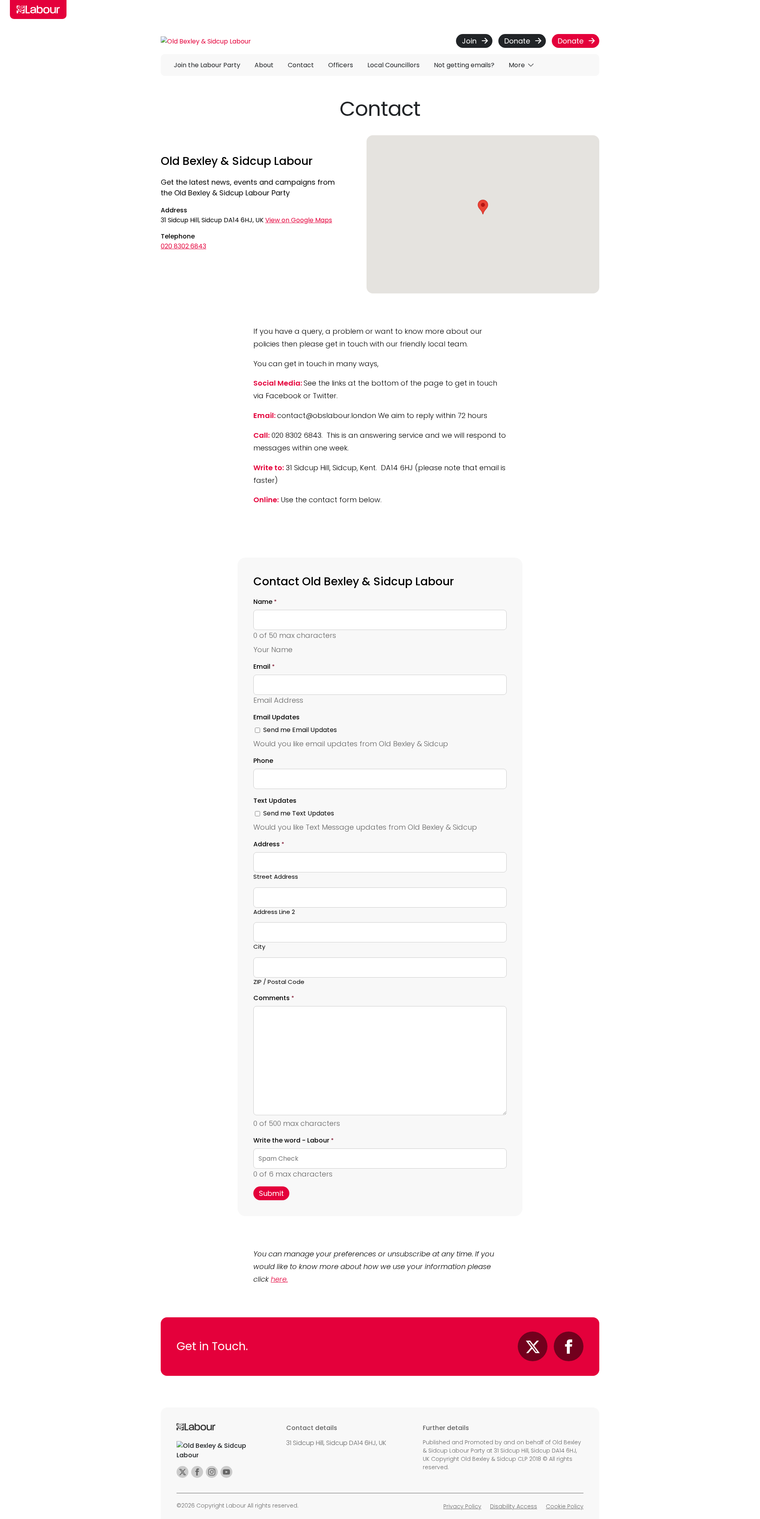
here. (279, 1279)
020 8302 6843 (183, 246)
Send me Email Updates (300, 729)
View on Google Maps (298, 220)
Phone (263, 760)
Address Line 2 (274, 912)
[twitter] (182, 1472)
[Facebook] (568, 1346)
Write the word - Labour (293, 1140)
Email (264, 666)
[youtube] (226, 1472)
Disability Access (513, 1506)
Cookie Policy (564, 1506)
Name (265, 601)
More (517, 65)
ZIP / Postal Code (278, 982)
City (259, 946)
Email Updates (276, 717)
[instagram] (212, 1472)
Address (268, 844)
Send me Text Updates (298, 813)
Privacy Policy (462, 1506)
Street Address (275, 876)
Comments (273, 998)
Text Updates (274, 800)
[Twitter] (532, 1346)
